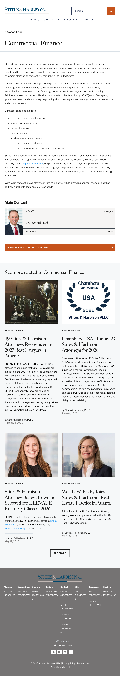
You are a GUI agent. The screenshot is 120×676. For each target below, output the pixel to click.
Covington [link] (64, 591)
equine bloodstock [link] (33, 163)
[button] (111, 11)
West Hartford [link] (24, 591)
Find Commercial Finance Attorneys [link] (28, 247)
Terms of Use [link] (83, 663)
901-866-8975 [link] (95, 595)
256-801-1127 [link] (9, 595)
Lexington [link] (64, 615)
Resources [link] (71, 20)
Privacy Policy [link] (68, 663)
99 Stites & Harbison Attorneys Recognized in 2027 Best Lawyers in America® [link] (28, 347)
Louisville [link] (64, 625)
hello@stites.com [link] (62, 645)
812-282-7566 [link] (52, 595)
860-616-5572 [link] (24, 595)
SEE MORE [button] (60, 553)
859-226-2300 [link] (66, 619)
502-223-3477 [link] (66, 609)
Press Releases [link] (14, 330)
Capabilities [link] (52, 20)
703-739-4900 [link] (109, 595)
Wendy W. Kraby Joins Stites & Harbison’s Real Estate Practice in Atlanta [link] (86, 497)
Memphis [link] (92, 591)
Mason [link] (77, 591)
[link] (27, 10)
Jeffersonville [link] (51, 591)
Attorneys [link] (33, 20)
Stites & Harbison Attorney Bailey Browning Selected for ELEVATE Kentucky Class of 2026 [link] (30, 500)
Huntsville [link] (8, 591)
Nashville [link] (92, 601)
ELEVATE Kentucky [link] (15, 528)
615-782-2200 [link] (95, 605)
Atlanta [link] (35, 591)
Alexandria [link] (107, 591)
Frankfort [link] (64, 605)
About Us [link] (88, 20)
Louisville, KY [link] (107, 211)
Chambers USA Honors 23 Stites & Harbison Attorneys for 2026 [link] (88, 344)
